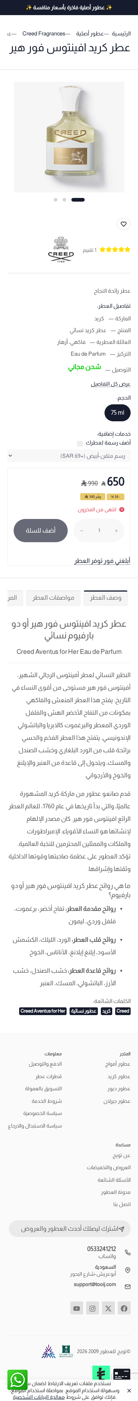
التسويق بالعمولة (43, 1088)
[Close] (127, 1390)
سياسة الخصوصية (42, 1113)
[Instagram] (92, 1307)
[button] (78, 199)
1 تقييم (89, 250)
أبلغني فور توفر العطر (102, 560)
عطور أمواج (118, 1064)
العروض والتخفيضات (109, 1167)
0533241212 (101, 1248)
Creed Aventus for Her (43, 1011)
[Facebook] (124, 1307)
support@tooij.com (95, 1284)
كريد (106, 1011)
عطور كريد (119, 1076)
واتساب (107, 1256)
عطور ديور (119, 1088)
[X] (108, 1307)
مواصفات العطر (53, 597)
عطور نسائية (83, 1011)
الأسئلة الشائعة (114, 1180)
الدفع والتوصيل (45, 1064)
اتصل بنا (122, 1204)
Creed (123, 1011)
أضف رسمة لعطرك (108, 442)
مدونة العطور (116, 1192)
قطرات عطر (48, 1076)
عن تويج (122, 1155)
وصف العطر (105, 597)
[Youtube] (76, 1307)
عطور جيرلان (117, 1101)
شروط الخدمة (47, 1101)
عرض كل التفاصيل (111, 384)
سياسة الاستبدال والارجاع (35, 1126)
